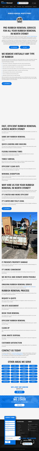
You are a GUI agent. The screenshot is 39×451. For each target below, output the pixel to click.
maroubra (15, 376)
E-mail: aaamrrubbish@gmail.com (32, 430)
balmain (24, 373)
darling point (6, 376)
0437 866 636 (14, 47)
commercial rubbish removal (17, 353)
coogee (24, 365)
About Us (19, 425)
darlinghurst (24, 381)
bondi (15, 365)
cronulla (5, 371)
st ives (15, 371)
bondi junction (5, 381)
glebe (33, 376)
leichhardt (24, 376)
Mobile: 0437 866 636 (32, 428)
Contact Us (19, 434)
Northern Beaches (6, 365)
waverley (5, 373)
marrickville (6, 368)
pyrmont (24, 379)
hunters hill (15, 373)
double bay (33, 373)
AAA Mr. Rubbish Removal (32, 36)
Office (19, 428)
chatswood (33, 368)
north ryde (15, 381)
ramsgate (33, 381)
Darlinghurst (25, 286)
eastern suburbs (33, 379)
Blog (18, 431)
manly (33, 371)
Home (19, 424)
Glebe (30, 286)
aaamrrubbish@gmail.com (18, 354)
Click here (19, 405)
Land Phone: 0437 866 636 (33, 426)
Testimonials (20, 430)
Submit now (7, 442)
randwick (33, 365)
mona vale (24, 371)
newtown (14, 368)
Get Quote (19, 392)
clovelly (15, 379)
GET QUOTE (25, 47)
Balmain (34, 286)
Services (19, 427)
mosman (24, 368)
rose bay (6, 379)
